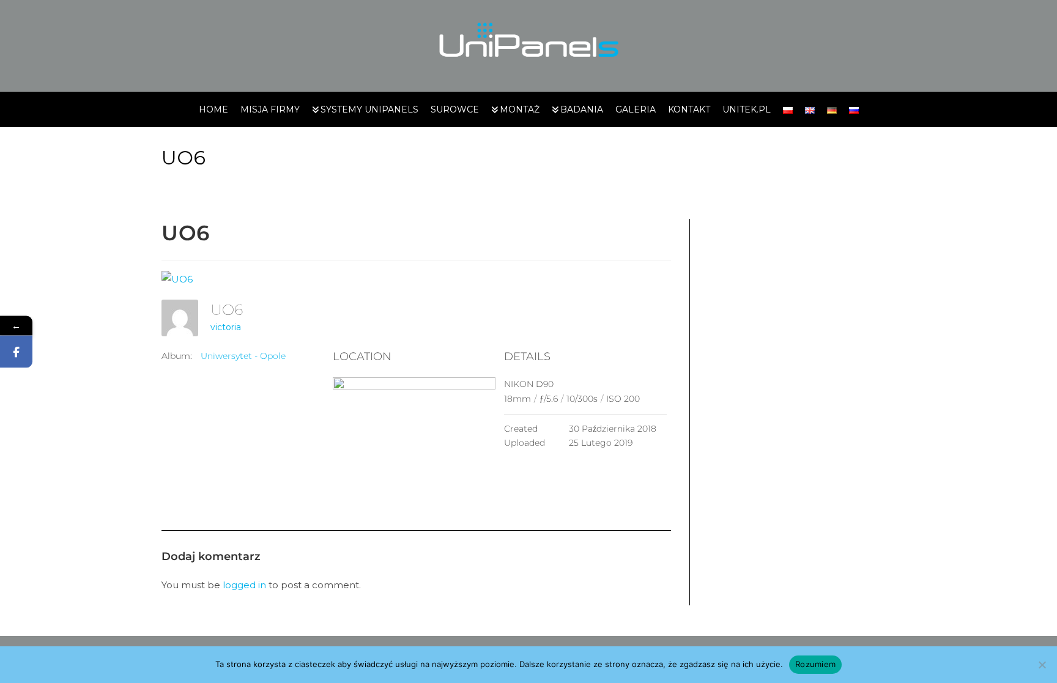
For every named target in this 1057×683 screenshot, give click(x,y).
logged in (244, 585)
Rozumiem (815, 664)
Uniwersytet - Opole (243, 355)
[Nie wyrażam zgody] (1042, 665)
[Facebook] (16, 351)
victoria (225, 327)
